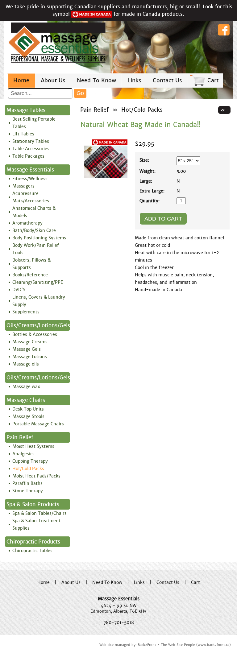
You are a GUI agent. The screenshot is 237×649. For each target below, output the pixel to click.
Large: (145, 181)
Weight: (147, 171)
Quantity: (149, 201)
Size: (144, 160)
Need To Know (96, 80)
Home (21, 80)
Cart (212, 80)
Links (134, 80)
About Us (53, 80)
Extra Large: (151, 191)
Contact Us (167, 80)
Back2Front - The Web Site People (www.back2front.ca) (184, 645)
